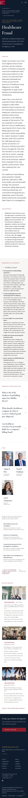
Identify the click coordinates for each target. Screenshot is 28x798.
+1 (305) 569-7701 (6, 778)
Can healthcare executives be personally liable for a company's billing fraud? (14, 428)
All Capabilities (22, 570)
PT (6, 753)
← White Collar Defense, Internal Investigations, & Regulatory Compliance (9, 571)
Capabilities (5, 8)
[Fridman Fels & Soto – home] (2, 2)
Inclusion (18, 768)
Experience (5, 763)
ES (4, 753)
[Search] (22, 2)
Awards (17, 761)
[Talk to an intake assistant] (24, 794)
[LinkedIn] (2, 780)
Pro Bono (18, 766)
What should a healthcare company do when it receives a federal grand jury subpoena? (14, 412)
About (17, 759)
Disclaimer (4, 795)
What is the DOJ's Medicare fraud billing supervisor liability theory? (14, 396)
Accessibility (20, 795)
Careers (17, 763)
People (4, 759)
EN (2, 753)
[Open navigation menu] (25, 2)
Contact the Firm (10, 729)
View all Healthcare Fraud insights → (13, 709)
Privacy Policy (11, 795)
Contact (4, 768)
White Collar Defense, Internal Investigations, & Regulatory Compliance (11, 12)
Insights (4, 766)
